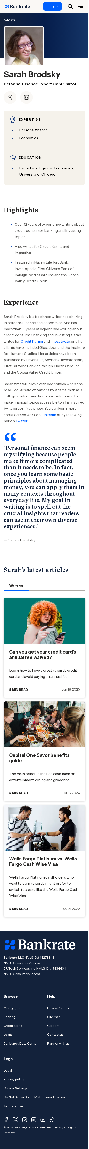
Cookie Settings (15, 1088)
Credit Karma (32, 341)
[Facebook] (6, 1119)
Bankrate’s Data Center (21, 1043)
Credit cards (13, 1026)
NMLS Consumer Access (22, 963)
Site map (54, 1017)
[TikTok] (52, 1119)
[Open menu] (80, 6)
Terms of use (13, 1106)
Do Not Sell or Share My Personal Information (37, 1097)
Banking (10, 1017)
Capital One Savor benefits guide (39, 758)
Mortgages (12, 1008)
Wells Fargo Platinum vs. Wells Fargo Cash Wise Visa (43, 861)
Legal (8, 1070)
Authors (9, 19)
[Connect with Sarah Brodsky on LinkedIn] (26, 97)
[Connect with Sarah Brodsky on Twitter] (10, 97)
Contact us (55, 1035)
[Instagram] (24, 1119)
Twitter (21, 420)
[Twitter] (15, 1119)
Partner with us (58, 1043)
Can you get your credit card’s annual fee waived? (42, 654)
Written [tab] (16, 585)
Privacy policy (14, 1079)
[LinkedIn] (34, 1119)
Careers (53, 1026)
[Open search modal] (70, 6)
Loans (8, 1035)
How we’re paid (58, 1008)
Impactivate (60, 341)
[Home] (20, 6)
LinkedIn (48, 414)
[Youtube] (43, 1119)
